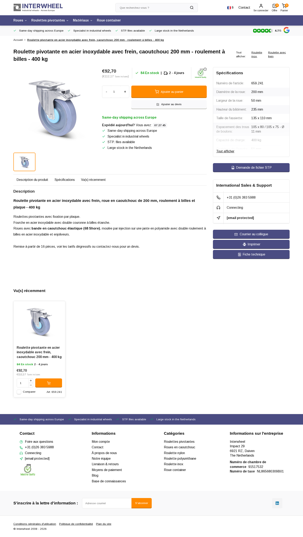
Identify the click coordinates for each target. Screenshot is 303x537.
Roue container (109, 20)
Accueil (18, 39)
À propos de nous (104, 453)
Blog (95, 475)
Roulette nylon (174, 453)
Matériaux (81, 20)
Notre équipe (101, 458)
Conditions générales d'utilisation (34, 523)
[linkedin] (277, 503)
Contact (244, 7)
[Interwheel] (38, 7)
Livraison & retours (105, 464)
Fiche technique (254, 254)
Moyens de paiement (107, 470)
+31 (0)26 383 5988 (241, 197)
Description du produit (32, 179)
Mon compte (101, 441)
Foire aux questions (39, 441)
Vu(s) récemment (93, 179)
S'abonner (141, 503)
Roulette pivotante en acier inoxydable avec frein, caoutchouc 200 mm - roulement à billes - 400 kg (95, 39)
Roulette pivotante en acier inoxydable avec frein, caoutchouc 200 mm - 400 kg (39, 352)
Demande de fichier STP (254, 167)
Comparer (29, 391)
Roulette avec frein (277, 54)
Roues (18, 20)
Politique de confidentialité (76, 523)
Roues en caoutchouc (179, 447)
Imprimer (254, 244)
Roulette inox (256, 54)
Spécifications (64, 179)
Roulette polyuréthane (180, 458)
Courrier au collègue (254, 234)
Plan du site (103, 523)
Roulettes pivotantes (48, 20)
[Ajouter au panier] (48, 382)
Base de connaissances (109, 481)
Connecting (235, 207)
